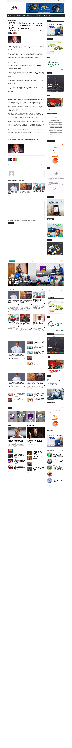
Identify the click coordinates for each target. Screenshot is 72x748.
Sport (9, 425)
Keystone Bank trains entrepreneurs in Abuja (57, 474)
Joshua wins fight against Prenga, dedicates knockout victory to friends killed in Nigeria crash (19, 461)
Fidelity (49, 376)
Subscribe (61, 289)
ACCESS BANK (50, 297)
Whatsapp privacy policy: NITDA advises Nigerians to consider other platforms (58, 455)
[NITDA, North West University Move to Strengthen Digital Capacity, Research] (57, 269)
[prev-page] (8, 195)
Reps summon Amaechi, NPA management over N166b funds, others (58, 461)
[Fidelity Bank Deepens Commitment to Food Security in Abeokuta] (40, 416)
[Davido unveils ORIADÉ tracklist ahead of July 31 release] (10, 456)
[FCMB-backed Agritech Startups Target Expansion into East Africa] (43, 269)
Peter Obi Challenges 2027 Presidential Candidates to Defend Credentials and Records (39, 357)
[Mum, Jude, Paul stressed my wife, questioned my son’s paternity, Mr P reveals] (29, 464)
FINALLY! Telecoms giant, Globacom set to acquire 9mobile (15, 166)
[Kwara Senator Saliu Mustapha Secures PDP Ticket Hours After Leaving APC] (13, 187)
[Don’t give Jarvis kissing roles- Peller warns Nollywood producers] (29, 458)
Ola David (28, 444)
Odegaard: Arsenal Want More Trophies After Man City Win (16, 441)
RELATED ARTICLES (11, 180)
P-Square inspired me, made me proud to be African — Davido (38, 452)
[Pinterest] (14, 33)
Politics (10, 338)
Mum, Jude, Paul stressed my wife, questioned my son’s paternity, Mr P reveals (38, 463)
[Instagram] (59, 0)
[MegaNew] (15, 8)
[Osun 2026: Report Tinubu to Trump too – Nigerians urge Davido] (29, 469)
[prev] (61, 261)
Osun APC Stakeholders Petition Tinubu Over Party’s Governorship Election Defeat (13, 322)
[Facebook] (58, 0)
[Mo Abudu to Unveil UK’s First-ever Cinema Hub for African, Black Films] (36, 432)
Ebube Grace (11, 30)
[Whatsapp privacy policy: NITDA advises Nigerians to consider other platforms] (49, 454)
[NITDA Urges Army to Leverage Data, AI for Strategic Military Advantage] (43, 280)
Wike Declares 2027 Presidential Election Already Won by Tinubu (38, 323)
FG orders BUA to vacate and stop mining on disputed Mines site (37, 166)
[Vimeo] (62, 0)
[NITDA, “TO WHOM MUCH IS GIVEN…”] (49, 480)
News (11, 20)
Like (49, 289)
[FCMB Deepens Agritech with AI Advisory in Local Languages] (30, 416)
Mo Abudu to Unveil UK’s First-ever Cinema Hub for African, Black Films (35, 442)
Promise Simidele (10, 303)
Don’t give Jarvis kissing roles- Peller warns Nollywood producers (38, 457)
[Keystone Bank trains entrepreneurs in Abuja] (49, 474)
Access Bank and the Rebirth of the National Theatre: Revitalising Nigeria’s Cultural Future (58, 468)
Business (12, 18)
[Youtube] (63, 0)
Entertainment (30, 425)
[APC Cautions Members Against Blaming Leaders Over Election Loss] (39, 186)
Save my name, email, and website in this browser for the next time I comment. (22, 220)
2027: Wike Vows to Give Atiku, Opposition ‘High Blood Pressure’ (26, 301)
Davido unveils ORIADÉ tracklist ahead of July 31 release (19, 455)
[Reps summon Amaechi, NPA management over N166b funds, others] (49, 461)
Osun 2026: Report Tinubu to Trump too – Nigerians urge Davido (38, 468)
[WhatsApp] (16, 33)
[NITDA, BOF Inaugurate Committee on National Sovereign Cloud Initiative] (22, 274)
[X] (61, 0)
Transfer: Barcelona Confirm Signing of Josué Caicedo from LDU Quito (19, 450)
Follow (55, 289)
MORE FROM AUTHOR (20, 180)
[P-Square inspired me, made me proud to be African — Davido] (29, 453)
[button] (63, 15)
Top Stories (14, 20)
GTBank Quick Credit (51, 402)
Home (9, 18)
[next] (62, 261)
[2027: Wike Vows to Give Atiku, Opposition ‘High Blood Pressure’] (26, 187)
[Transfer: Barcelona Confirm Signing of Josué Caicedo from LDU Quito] (10, 451)
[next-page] (10, 195)
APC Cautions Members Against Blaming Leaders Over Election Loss (38, 300)
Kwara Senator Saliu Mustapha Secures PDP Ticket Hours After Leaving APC (12, 192)
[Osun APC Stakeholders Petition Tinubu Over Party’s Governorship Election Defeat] (13, 317)
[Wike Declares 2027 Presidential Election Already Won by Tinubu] (39, 318)
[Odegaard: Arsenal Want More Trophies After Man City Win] (17, 432)
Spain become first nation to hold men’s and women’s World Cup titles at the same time (19, 467)
